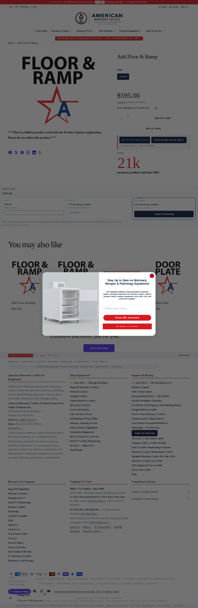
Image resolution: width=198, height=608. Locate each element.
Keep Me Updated (127, 317)
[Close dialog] (152, 276)
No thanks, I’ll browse (127, 326)
